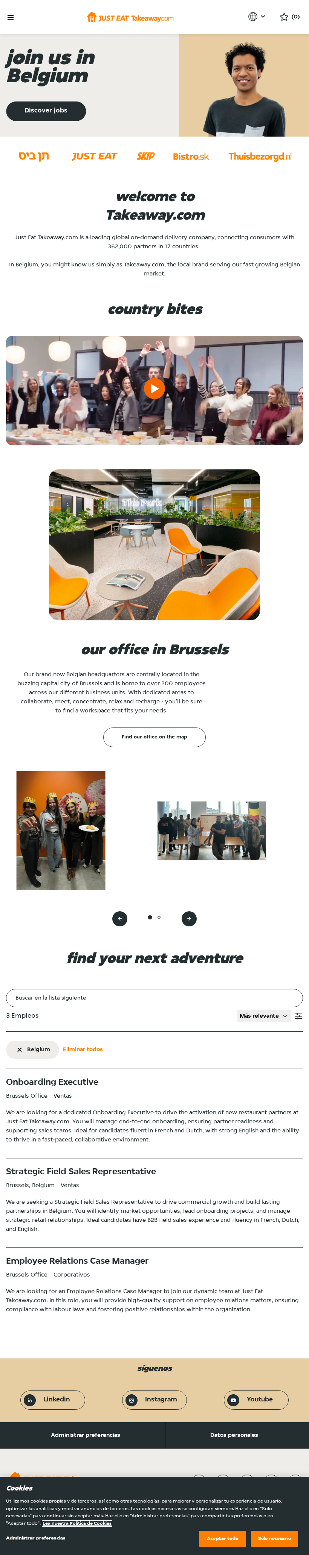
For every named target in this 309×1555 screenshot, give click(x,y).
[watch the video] (154, 390)
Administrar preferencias (85, 1435)
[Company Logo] (130, 17)
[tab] (150, 917)
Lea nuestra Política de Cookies (77, 1523)
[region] (154, 1516)
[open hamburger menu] (10, 17)
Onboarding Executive (52, 1082)
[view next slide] (189, 918)
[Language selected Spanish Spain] (258, 16)
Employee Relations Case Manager (77, 1261)
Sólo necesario (274, 1538)
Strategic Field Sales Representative (81, 1172)
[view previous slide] (119, 918)
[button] (298, 1016)
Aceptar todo (222, 1538)
